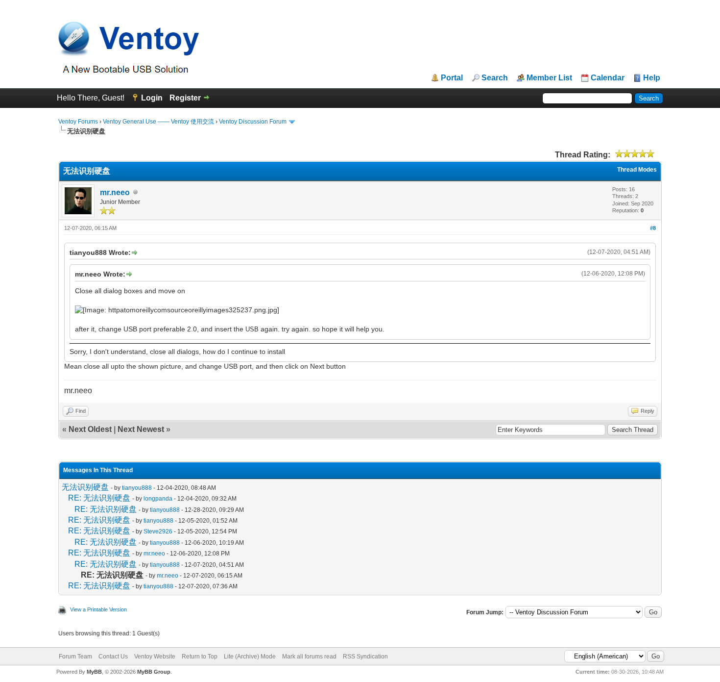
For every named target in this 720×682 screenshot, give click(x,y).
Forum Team (75, 656)
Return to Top (199, 656)
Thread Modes (637, 169)
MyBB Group (153, 672)
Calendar (607, 78)
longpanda (158, 498)
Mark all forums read (309, 656)
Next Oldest (90, 429)
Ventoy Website (154, 656)
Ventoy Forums (78, 121)
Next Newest (141, 429)
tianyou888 (137, 487)
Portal (452, 78)
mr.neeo (115, 192)
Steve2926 (158, 531)
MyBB (94, 672)
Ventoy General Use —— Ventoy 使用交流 (158, 121)
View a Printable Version (98, 609)
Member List (549, 78)
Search (494, 78)
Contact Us (113, 656)
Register (185, 98)
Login (152, 98)
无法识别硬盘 (85, 487)
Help (651, 78)
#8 (653, 228)
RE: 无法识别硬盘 (99, 498)
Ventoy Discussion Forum (253, 121)
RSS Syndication (365, 656)
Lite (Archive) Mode (250, 656)
